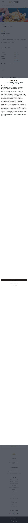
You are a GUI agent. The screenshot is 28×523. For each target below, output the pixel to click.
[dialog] (14, 261)
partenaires (9, 85)
